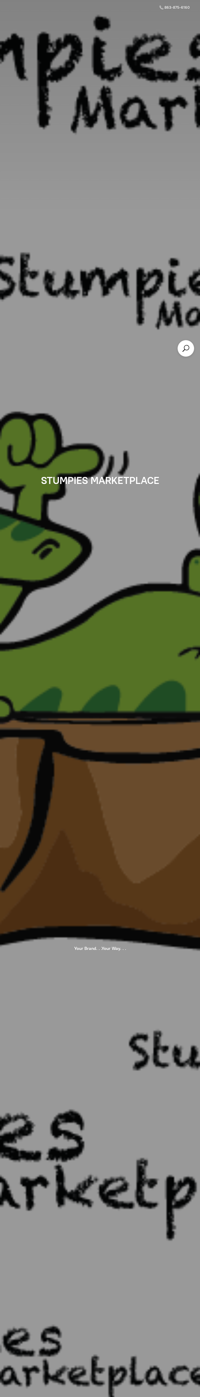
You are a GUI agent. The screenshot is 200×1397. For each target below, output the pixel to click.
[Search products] (185, 348)
